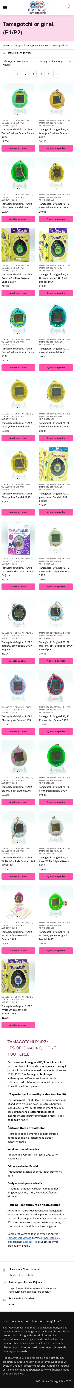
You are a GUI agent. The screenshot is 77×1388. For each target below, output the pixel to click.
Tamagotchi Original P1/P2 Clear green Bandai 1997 (16, 205)
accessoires (30, 1241)
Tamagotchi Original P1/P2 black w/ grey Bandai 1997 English (16, 646)
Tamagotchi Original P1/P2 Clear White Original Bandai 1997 (54, 571)
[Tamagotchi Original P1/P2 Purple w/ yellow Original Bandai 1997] (18, 902)
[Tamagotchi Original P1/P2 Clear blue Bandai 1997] (56, 319)
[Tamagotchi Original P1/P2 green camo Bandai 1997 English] (56, 464)
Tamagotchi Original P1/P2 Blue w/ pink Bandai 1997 (16, 718)
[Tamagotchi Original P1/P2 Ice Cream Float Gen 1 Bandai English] (18, 538)
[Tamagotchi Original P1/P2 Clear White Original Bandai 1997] (56, 538)
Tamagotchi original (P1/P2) (16, 120)
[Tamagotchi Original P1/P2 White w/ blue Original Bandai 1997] (18, 976)
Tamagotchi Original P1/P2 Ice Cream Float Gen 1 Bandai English (18, 571)
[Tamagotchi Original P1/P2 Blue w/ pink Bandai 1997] (18, 687)
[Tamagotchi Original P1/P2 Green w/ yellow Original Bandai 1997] (18, 245)
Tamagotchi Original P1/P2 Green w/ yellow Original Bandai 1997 (16, 278)
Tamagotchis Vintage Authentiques (30, 45)
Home (6, 45)
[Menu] (8, 8)
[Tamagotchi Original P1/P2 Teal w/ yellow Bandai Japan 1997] (18, 100)
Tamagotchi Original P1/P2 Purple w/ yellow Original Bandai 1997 (16, 935)
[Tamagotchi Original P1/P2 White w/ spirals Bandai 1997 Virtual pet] (56, 612)
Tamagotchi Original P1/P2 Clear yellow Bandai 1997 (54, 205)
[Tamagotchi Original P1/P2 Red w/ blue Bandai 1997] (56, 687)
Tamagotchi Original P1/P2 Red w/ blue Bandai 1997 (54, 718)
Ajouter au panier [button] (18, 148)
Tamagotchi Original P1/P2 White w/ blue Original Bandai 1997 (16, 1010)
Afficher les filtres (20, 53)
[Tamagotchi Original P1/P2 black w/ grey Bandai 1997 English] (18, 612)
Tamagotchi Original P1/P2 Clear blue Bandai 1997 (54, 350)
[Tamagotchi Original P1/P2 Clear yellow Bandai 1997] (56, 174)
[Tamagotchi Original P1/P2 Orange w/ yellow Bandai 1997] (56, 100)
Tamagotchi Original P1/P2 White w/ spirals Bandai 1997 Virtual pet (56, 646)
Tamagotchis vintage (19, 1237)
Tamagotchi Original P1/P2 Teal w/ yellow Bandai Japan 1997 (17, 133)
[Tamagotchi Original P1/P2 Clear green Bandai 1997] (18, 174)
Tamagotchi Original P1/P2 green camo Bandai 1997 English (54, 497)
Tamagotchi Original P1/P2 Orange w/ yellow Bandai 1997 (54, 133)
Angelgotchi (50, 1237)
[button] (68, 7)
